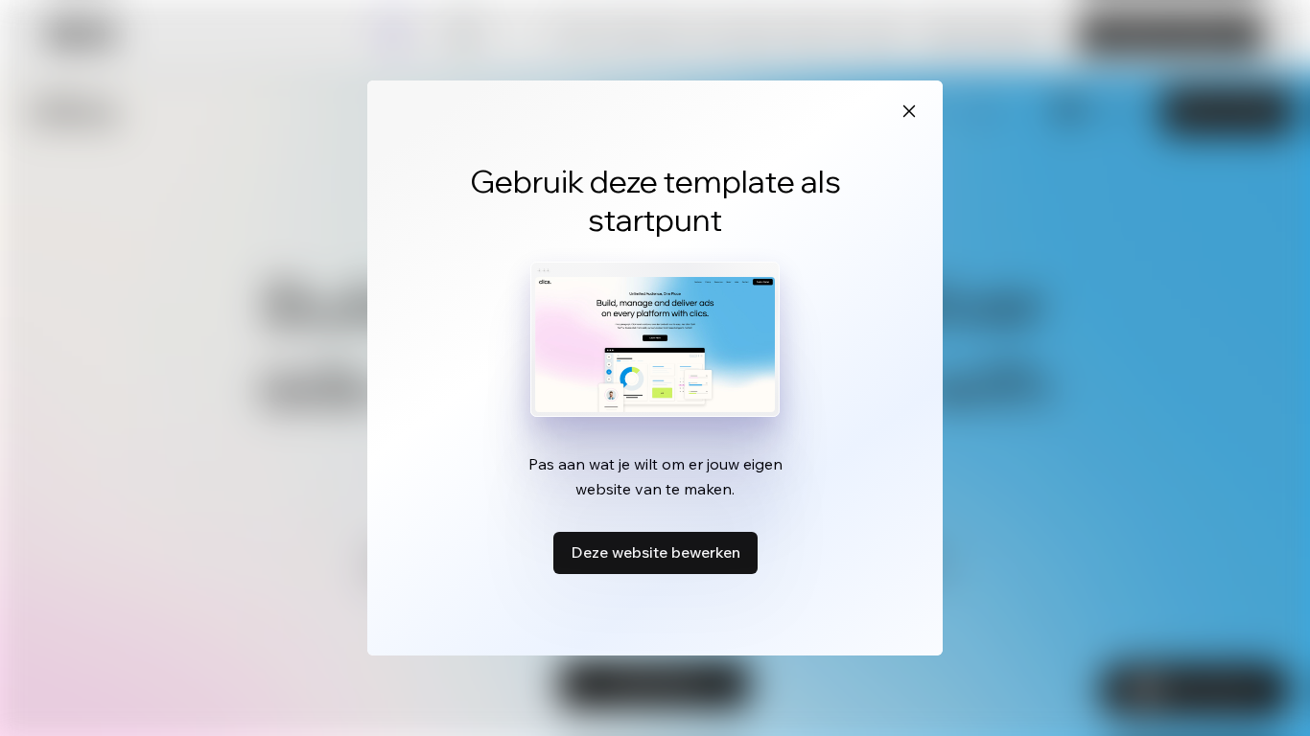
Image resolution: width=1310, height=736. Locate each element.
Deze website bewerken (655, 552)
